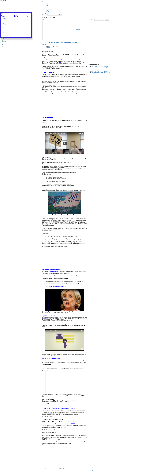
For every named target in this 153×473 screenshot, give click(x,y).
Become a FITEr (49, 9)
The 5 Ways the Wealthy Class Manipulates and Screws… (61, 43)
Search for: (44, 14)
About (47, 4)
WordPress (56, 470)
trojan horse (73, 423)
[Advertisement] (64, 104)
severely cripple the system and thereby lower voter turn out (52, 121)
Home (47, 3)
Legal (47, 10)
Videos (47, 6)
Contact (47, 11)
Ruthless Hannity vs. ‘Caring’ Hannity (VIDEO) (100, 70)
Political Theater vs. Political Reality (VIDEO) (99, 71)
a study (45, 318)
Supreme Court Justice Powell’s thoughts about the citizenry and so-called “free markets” (64, 62)
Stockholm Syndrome (54, 271)
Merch (47, 8)
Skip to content (3, 0)
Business (78, 29)
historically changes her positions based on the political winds (56, 286)
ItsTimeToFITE (49, 47)
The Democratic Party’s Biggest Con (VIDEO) (100, 66)
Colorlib (47, 470)
